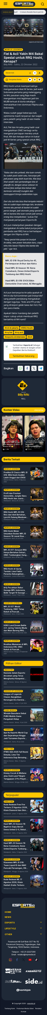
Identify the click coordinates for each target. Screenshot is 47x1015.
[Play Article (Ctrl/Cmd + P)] (30, 79)
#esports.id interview (15, 337)
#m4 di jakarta (11, 328)
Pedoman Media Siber (25, 1008)
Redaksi (38, 1008)
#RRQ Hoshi (27, 328)
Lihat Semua (38, 410)
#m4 (30, 337)
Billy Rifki (8, 64)
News (8, 917)
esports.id (31, 1003)
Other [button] (8, 934)
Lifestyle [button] (10, 928)
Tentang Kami (9, 1008)
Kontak (23, 1012)
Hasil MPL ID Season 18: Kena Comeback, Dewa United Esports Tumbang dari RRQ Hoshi (22, 271)
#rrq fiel (8, 332)
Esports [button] (10, 922)
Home (8, 912)
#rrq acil (19, 332)
